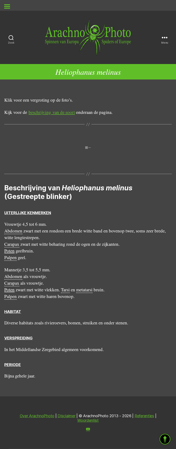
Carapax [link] (11, 244)
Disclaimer (66, 416)
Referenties (144, 416)
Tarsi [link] (65, 290)
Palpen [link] (10, 257)
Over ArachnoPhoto (37, 416)
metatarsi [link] (84, 290)
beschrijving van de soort (52, 112)
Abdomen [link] (13, 231)
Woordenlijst (88, 420)
